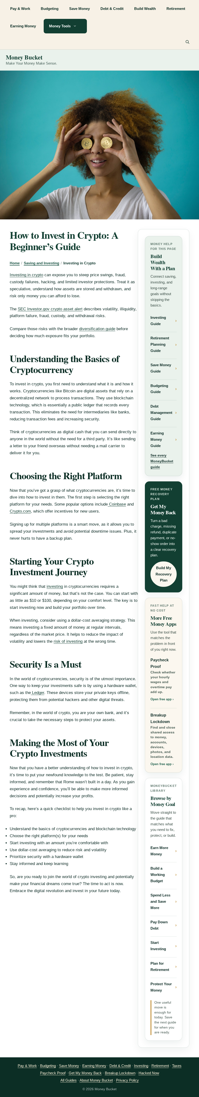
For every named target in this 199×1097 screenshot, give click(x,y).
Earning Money (23, 26)
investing (55, 586)
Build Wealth (145, 9)
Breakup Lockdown (162, 739)
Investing (141, 1066)
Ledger (37, 692)
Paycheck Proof (162, 679)
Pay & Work (20, 9)
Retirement (175, 9)
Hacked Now (149, 1073)
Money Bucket (24, 57)
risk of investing (68, 641)
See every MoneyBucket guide (161, 461)
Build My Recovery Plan (164, 574)
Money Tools (60, 26)
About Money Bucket (96, 1080)
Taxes (177, 1066)
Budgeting (49, 9)
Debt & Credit (112, 9)
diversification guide (97, 329)
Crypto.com (20, 511)
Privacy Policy (127, 1080)
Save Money (79, 9)
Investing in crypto (26, 275)
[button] (187, 42)
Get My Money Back (85, 1073)
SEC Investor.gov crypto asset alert (50, 309)
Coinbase (117, 504)
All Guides (68, 1080)
